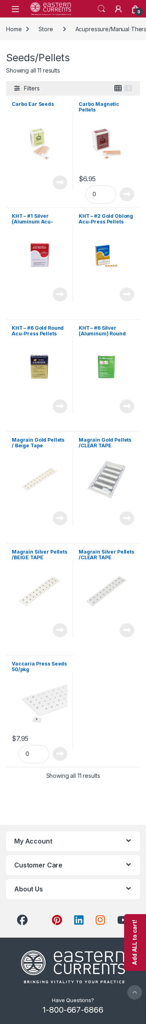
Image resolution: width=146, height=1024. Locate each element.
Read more (60, 182)
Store (46, 29)
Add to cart (127, 194)
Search (101, 8)
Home (13, 29)
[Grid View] (118, 88)
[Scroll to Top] (134, 992)
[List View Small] (128, 88)
